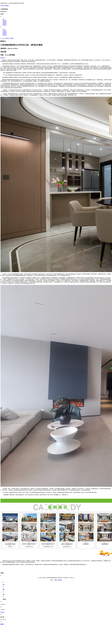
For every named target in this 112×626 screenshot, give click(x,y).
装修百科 (5, 23)
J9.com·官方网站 (5, 38)
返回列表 (2, 57)
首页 (4, 19)
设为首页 (2, 5)
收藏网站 (7, 5)
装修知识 (5, 22)
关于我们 (5, 20)
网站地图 (60, 580)
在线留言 (2, 612)
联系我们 (5, 24)
